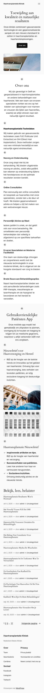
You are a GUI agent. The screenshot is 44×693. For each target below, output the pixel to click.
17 (12, 623)
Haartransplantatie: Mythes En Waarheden (20, 548)
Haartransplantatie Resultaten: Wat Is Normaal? (18, 498)
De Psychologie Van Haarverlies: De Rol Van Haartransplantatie (21, 585)
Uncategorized (32, 504)
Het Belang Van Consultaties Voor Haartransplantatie (17, 536)
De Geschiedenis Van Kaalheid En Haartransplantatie (17, 572)
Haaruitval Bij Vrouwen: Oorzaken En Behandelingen (19, 523)
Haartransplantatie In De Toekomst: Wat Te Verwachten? (21, 560)
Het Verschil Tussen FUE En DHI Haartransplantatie (17, 511)
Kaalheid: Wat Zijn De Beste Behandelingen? (22, 597)
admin (22, 504)
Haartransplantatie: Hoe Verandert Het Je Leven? (20, 609)
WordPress (20, 688)
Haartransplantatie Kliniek (14, 4)
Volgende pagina (30, 623)
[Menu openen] (39, 3)
